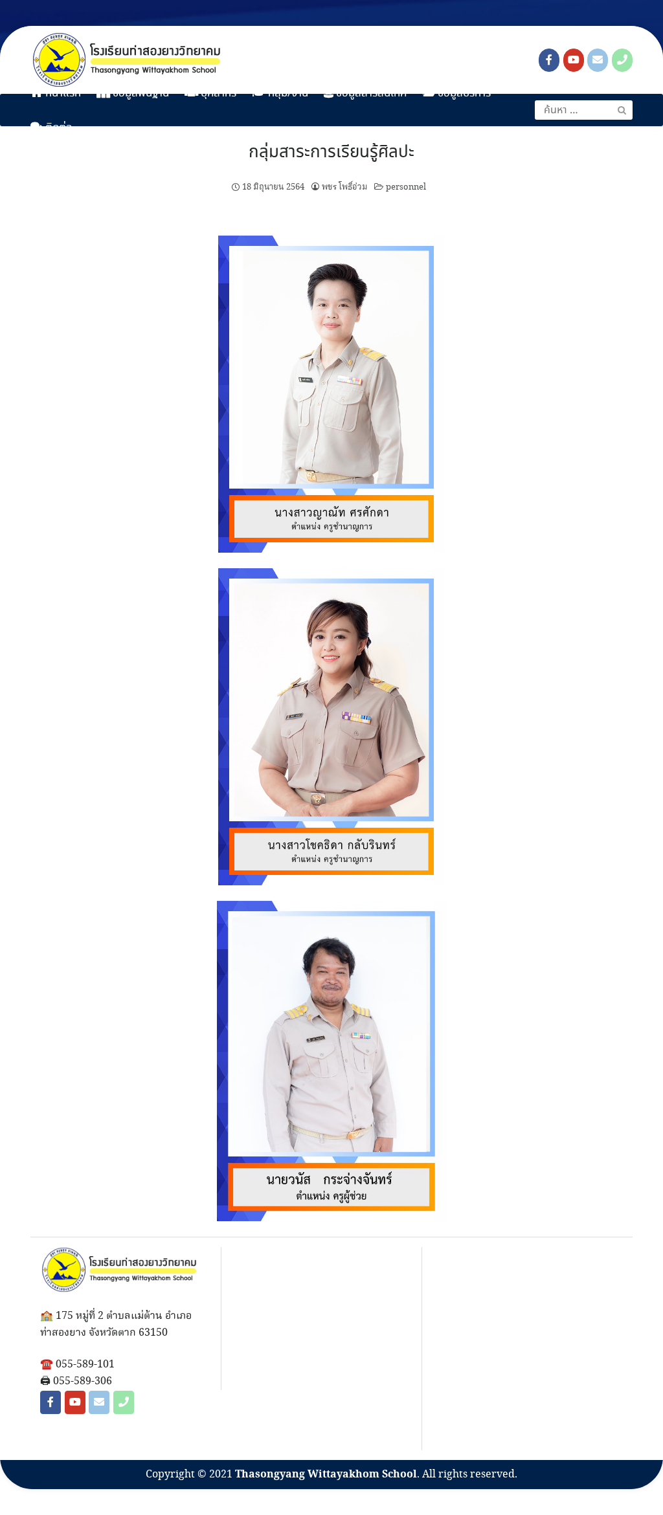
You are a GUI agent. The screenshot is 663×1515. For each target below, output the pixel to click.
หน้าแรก (62, 93)
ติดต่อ (58, 128)
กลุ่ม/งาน (286, 93)
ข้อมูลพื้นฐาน (139, 93)
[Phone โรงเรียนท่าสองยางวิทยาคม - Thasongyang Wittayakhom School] (622, 60)
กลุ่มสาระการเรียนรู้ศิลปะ (331, 152)
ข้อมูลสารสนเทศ (370, 93)
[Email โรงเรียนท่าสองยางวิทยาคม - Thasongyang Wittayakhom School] (597, 60)
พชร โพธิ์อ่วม (345, 187)
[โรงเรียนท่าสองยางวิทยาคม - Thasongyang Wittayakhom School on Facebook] (549, 60)
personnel (406, 187)
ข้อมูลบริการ (463, 93)
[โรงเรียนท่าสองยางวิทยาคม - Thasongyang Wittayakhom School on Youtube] (573, 60)
